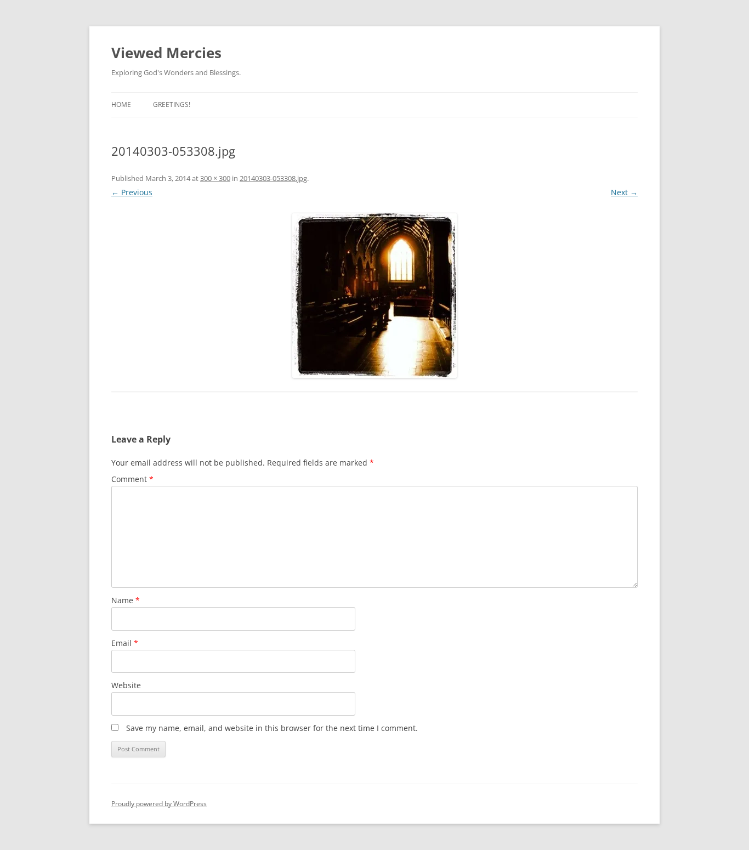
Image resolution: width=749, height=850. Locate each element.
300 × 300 (215, 178)
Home (121, 104)
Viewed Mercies (166, 53)
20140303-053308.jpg (273, 178)
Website (126, 685)
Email (124, 643)
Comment (132, 479)
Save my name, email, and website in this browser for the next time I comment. (272, 728)
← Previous (131, 192)
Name (125, 600)
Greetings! (171, 104)
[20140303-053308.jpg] (374, 295)
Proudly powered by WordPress (159, 803)
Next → (624, 192)
